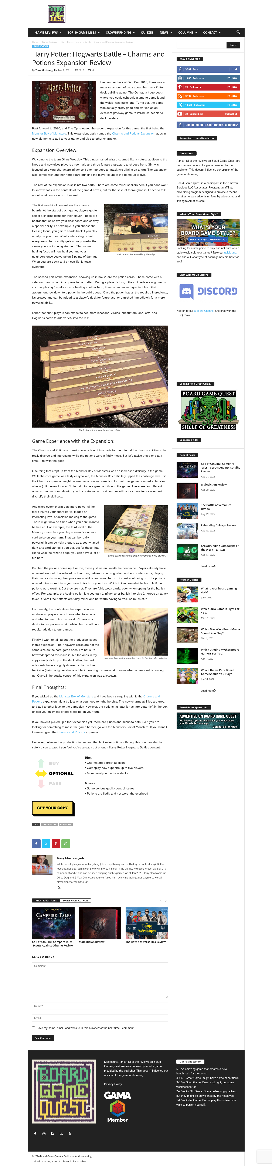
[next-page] (166, 900)
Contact (210, 32)
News (164, 32)
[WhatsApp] (65, 843)
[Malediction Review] (100, 923)
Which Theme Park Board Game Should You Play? (217, 672)
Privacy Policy (113, 1084)
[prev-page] (161, 900)
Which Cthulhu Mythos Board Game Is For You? (220, 651)
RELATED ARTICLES (46, 900)
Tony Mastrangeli (45, 70)
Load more (207, 566)
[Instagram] (45, 1134)
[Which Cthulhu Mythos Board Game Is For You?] (187, 656)
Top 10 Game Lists (82, 32)
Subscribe (231, 113)
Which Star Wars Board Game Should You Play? (220, 631)
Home (35, 41)
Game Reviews (46, 32)
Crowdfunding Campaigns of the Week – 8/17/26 (220, 547)
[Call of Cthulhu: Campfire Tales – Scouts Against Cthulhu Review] (53, 923)
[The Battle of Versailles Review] (147, 923)
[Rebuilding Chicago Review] (187, 531)
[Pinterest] (56, 843)
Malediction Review (92, 942)
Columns (185, 32)
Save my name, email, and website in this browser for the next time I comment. (86, 1028)
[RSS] (53, 1134)
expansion (65, 824)
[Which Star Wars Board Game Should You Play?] (187, 635)
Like (234, 69)
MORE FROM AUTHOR (75, 900)
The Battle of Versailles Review (146, 942)
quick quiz (230, 252)
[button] (238, 32)
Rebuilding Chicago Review (218, 525)
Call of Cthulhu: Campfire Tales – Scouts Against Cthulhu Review (53, 943)
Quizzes (147, 32)
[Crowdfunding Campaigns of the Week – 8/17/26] (187, 552)
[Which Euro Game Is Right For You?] (187, 615)
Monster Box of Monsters (49, 133)
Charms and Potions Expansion (133, 133)
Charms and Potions (71, 732)
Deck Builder (50, 824)
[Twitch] (62, 1134)
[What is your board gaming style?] (187, 594)
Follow (232, 78)
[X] (46, 843)
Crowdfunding (118, 32)
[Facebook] (36, 843)
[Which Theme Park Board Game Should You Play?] (187, 676)
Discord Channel (204, 310)
